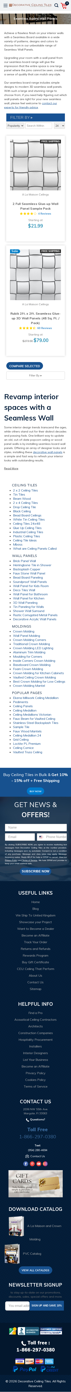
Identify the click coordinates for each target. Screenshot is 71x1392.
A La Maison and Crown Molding (44, 1232)
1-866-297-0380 (37, 1136)
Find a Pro (35, 1013)
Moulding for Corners (27, 656)
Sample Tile (21, 727)
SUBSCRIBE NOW (35, 871)
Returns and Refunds (35, 949)
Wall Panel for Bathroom (30, 594)
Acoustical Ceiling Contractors (35, 1019)
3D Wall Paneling (25, 603)
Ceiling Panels (23, 706)
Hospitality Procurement (36, 1040)
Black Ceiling (22, 511)
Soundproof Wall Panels (30, 582)
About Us (35, 975)
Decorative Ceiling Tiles (34, 1381)
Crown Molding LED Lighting (33, 648)
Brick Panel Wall (24, 561)
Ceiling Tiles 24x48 (26, 523)
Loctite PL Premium (27, 744)
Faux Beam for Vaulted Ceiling (34, 719)
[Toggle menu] (5, 5)
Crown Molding (23, 631)
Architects (35, 1026)
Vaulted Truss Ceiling (27, 752)
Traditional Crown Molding (31, 644)
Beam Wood (22, 499)
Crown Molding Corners (29, 640)
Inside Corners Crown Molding (34, 661)
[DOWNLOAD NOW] (28, 1331)
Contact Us (35, 982)
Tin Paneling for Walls (28, 607)
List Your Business (35, 1060)
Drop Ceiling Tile (24, 507)
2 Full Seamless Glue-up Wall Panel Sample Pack (35, 206)
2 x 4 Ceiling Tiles (25, 503)
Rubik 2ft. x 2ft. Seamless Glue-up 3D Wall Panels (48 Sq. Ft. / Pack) (35, 318)
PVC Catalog (32, 1254)
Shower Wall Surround (28, 611)
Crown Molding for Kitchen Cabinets (38, 673)
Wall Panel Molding (26, 636)
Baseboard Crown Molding (31, 665)
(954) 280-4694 (37, 1150)
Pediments (20, 702)
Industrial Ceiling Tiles (28, 532)
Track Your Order (35, 942)
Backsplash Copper (26, 569)
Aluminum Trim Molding (29, 652)
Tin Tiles (19, 494)
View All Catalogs (35, 1270)
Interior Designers (35, 1053)
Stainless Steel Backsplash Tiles (35, 723)
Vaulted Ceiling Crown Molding (34, 677)
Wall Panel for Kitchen (28, 598)
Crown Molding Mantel (29, 686)
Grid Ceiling (21, 739)
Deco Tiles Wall (24, 590)
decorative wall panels (47, 452)
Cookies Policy (35, 1080)
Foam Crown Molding (28, 669)
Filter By (34, 375)
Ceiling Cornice (23, 748)
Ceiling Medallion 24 (27, 735)
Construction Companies (35, 1033)
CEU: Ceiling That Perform (35, 969)
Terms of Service (29, 860)
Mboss (17, 544)
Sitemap (35, 989)
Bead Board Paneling (28, 577)
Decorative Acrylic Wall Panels (34, 619)
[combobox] (40, 837)
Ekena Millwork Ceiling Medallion (36, 698)
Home (35, 902)
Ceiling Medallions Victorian (32, 714)
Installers (35, 1046)
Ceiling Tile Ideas (25, 540)
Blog (35, 909)
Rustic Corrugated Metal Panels (35, 615)
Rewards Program (35, 955)
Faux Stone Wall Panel (29, 573)
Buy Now (35, 791)
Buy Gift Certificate (35, 962)
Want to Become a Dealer (35, 929)
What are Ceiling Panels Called (35, 548)
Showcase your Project (35, 922)
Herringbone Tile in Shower (32, 565)
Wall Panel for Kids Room (31, 586)
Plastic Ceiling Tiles (26, 536)
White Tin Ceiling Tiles (29, 519)
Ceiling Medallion (24, 710)
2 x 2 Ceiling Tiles (25, 490)
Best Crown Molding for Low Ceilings (39, 681)
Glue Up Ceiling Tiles (27, 528)
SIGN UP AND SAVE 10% (47, 1305)
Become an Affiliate (35, 935)
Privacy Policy (11, 860)
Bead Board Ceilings (27, 515)
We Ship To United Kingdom (35, 915)
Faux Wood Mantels (27, 731)
